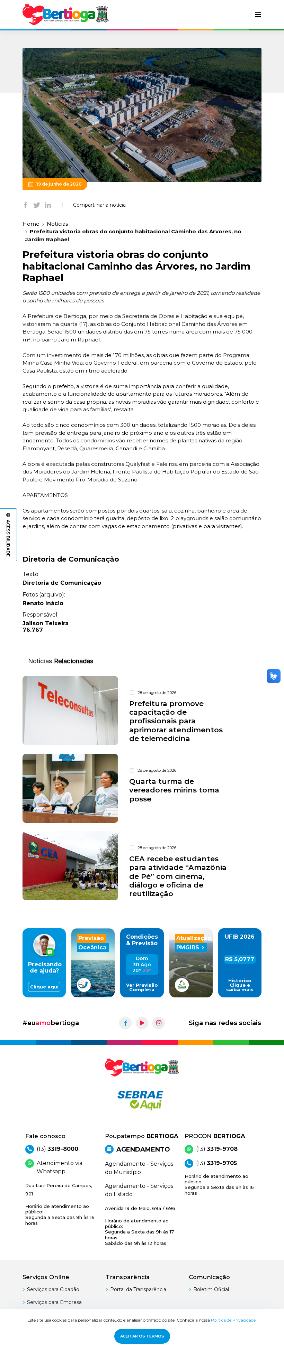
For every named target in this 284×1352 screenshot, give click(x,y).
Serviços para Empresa (54, 1302)
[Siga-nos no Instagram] (158, 1023)
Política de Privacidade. (234, 1320)
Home (31, 223)
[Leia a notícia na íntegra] (142, 710)
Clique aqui (44, 986)
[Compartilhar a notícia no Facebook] (25, 205)
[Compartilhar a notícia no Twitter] (36, 205)
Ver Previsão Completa (142, 987)
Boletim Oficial (211, 1289)
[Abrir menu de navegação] (258, 14)
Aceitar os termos (142, 1336)
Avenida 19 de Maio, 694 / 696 (140, 1225)
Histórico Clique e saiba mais (240, 985)
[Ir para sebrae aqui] (142, 1100)
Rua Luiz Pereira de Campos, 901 (60, 1204)
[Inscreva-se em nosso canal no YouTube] (142, 1023)
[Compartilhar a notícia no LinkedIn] (48, 205)
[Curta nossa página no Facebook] (125, 1023)
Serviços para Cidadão (53, 1289)
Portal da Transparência (138, 1289)
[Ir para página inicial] (66, 14)
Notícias (57, 223)
